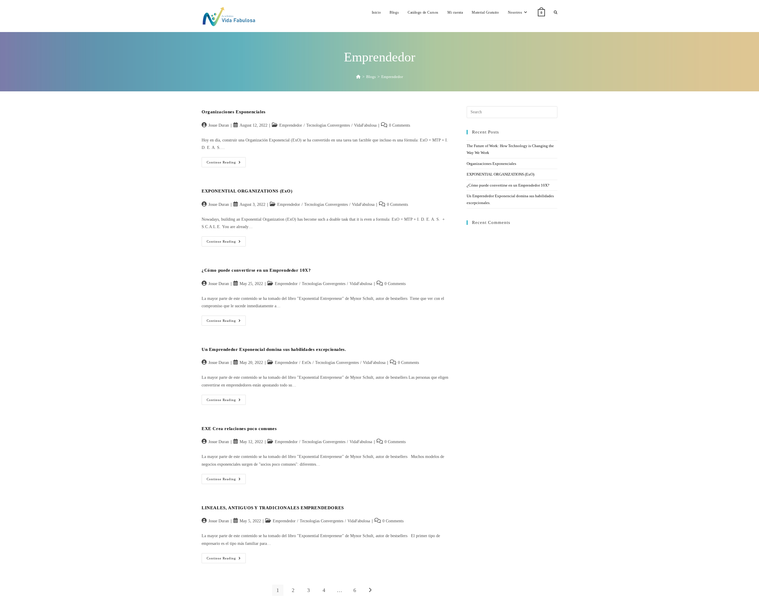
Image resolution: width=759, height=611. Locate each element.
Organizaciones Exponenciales (234, 111)
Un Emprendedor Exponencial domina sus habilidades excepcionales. (274, 349)
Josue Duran (218, 125)
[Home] (358, 76)
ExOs (306, 362)
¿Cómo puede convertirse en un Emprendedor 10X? (256, 270)
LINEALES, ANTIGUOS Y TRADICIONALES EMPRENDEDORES (273, 507)
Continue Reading (226, 163)
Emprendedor (392, 76)
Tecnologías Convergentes (328, 125)
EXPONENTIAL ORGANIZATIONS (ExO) (247, 191)
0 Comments (399, 125)
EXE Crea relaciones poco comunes (239, 428)
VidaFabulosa (365, 125)
